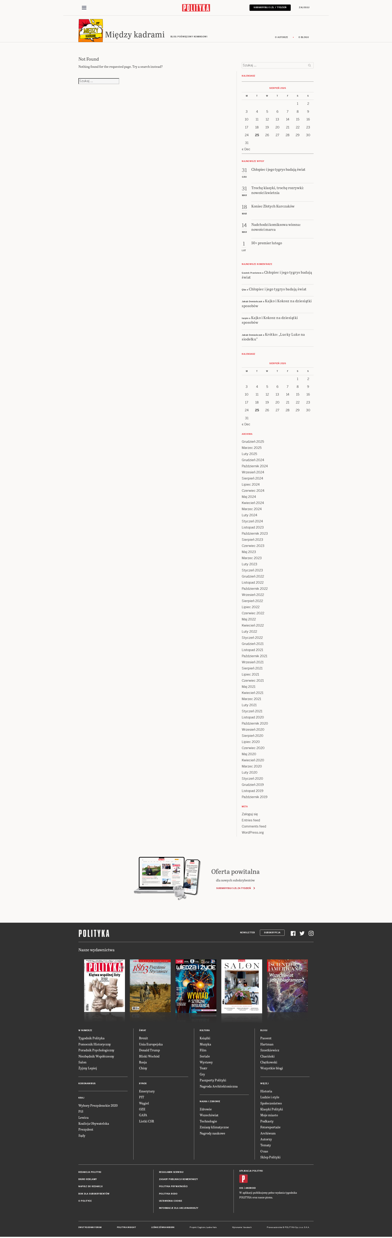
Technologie (208, 1121)
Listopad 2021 (252, 650)
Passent (266, 1038)
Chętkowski (268, 1062)
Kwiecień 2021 (252, 693)
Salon (82, 1062)
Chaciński (267, 1056)
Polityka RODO (168, 1193)
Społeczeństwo (271, 1103)
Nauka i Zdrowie (210, 1101)
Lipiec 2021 (250, 674)
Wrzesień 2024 (253, 472)
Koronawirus (87, 1083)
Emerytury (147, 1091)
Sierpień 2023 (252, 540)
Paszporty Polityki (213, 1080)
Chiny (143, 1068)
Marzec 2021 (251, 699)
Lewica (83, 1117)
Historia (266, 1091)
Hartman (266, 1044)
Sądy (81, 1135)
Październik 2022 (255, 589)
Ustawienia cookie (170, 1201)
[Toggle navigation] (84, 7)
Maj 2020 (249, 754)
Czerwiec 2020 (253, 748)
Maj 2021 (248, 687)
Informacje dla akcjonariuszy (178, 1208)
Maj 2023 (249, 552)
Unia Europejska (151, 1044)
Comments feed (254, 826)
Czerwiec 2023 (253, 546)
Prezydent (85, 1129)
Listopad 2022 (253, 582)
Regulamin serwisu (171, 1172)
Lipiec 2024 (251, 484)
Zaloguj (304, 7)
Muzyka (205, 1044)
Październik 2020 (255, 723)
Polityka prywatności (173, 1186)
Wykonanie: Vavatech (242, 1227)
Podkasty (267, 1121)
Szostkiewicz (269, 1050)
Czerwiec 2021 (253, 680)
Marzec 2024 (252, 509)
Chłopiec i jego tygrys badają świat (277, 274)
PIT (141, 1097)
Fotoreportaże (270, 1127)
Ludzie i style (269, 1097)
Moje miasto (269, 1115)
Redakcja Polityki (89, 1172)
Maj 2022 (249, 619)
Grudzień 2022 (253, 576)
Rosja (143, 1062)
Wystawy (206, 1062)
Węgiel (144, 1103)
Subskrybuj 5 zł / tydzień (270, 7)
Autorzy (266, 1139)
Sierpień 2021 (252, 668)
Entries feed (251, 820)
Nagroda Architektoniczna (219, 1086)
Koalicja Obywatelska (93, 1123)
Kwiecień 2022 (253, 625)
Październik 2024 (255, 466)
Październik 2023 (255, 533)
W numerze (85, 1030)
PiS (80, 1111)
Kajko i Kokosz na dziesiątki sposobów (277, 303)
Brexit (143, 1038)
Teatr (203, 1068)
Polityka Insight (126, 1227)
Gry (202, 1074)
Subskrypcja (272, 932)
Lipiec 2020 (251, 742)
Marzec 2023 (252, 558)
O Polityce (85, 1201)
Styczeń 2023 (252, 570)
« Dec (246, 149)
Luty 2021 (249, 705)
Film (203, 1050)
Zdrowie (206, 1109)
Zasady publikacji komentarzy (178, 1179)
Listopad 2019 (252, 791)
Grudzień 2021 (253, 644)
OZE (142, 1109)
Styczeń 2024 (252, 521)
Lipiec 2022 (250, 607)
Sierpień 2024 (252, 478)
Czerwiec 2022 (253, 613)
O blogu (303, 37)
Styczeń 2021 (252, 711)
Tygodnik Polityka (91, 1038)
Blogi (263, 1030)
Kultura (205, 1030)
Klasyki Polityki (271, 1109)
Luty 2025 (249, 454)
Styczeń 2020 (252, 778)
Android (250, 1188)
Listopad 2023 (253, 527)
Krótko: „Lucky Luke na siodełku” (273, 336)
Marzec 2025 (252, 448)
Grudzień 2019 (253, 785)
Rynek (143, 1083)
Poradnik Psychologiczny (96, 1050)
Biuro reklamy (87, 1179)
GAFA (143, 1115)
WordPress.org (253, 832)
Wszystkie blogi (271, 1068)
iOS (241, 1188)
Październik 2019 (254, 797)
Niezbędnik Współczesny (96, 1056)
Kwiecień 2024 (253, 503)
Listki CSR (146, 1121)
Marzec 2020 (252, 766)
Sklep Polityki (270, 1157)
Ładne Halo (211, 1227)
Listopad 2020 (253, 717)
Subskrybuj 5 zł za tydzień (233, 888)
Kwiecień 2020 (253, 760)
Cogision (201, 1227)
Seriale (205, 1056)
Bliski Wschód (149, 1056)
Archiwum (268, 1133)
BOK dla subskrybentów (94, 1193)
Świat (142, 1030)
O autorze (281, 37)
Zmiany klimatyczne (214, 1127)
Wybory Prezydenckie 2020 (98, 1105)
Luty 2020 (249, 772)
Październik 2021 (254, 656)
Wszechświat (209, 1115)
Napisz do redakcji (90, 1186)
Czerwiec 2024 (253, 491)
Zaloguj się (250, 814)
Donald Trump (149, 1050)
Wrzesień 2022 (253, 595)
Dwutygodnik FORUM (90, 1227)
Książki (205, 1038)
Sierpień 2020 (252, 736)
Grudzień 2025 (253, 441)
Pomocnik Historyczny (94, 1044)
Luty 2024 (249, 515)
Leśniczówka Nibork (162, 1227)
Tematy (265, 1145)
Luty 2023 (249, 564)
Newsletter (247, 932)
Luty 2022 (249, 631)
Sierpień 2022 (252, 601)
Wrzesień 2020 (253, 729)
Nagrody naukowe (212, 1133)
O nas (264, 1151)
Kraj (81, 1097)
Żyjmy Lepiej (87, 1068)
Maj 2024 (249, 497)
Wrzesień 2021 (253, 662)
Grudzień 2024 (253, 460)
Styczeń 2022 (252, 638)
